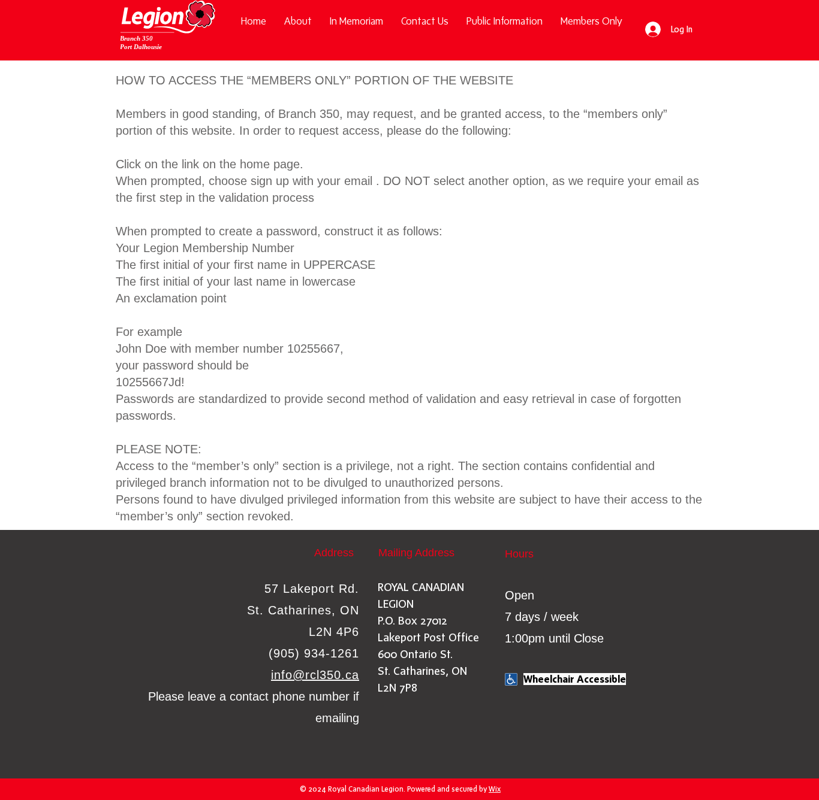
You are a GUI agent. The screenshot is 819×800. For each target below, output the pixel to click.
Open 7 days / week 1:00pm (542, 617)
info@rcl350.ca (315, 674)
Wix (495, 788)
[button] (504, 21)
